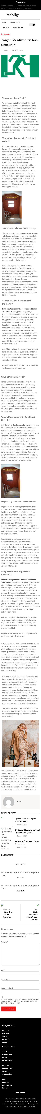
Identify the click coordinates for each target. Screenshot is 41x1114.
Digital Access (7, 1060)
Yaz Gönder (18, 27)
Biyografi (20, 864)
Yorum (4, 942)
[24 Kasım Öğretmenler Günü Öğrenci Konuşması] (7, 833)
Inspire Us (5, 1039)
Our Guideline (7, 1054)
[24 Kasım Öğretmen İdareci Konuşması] (7, 844)
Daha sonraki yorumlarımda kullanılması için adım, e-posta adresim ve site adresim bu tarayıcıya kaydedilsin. (20, 1001)
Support (5, 1042)
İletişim (6, 27)
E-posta (5, 979)
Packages (5, 1065)
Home (4, 22)
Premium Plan (7, 1085)
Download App (7, 1068)
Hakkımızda (14, 22)
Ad (3, 970)
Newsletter (6, 1082)
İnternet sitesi (7, 988)
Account (5, 1071)
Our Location (7, 1074)
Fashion (20, 891)
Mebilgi (12, 15)
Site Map (5, 1036)
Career (4, 1057)
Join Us (5, 1051)
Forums (5, 1088)
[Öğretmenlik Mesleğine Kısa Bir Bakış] (7, 821)
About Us (5, 1030)
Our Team (5, 1033)
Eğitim (20, 877)
